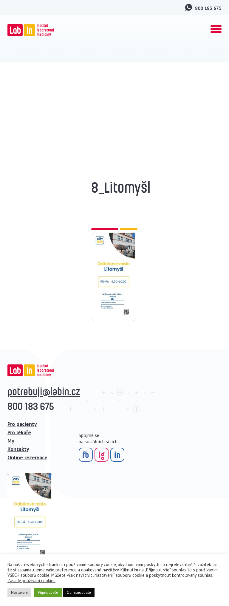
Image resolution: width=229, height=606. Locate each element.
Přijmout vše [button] (48, 592)
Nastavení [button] (19, 592)
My (10, 440)
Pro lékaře (19, 432)
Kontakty (18, 449)
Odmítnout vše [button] (79, 592)
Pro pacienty (22, 424)
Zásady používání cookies (31, 580)
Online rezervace (27, 457)
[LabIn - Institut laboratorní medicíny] (30, 30)
